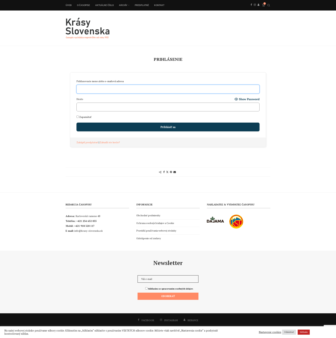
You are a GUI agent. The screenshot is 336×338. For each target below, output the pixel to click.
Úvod (69, 5)
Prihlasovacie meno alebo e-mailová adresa (100, 81)
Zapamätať (85, 117)
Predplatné (142, 5)
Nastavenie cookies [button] (270, 332)
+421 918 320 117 (84, 225)
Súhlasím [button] (304, 332)
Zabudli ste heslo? (110, 142)
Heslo (79, 99)
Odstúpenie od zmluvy (148, 238)
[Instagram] (255, 9)
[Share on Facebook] (164, 172)
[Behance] (258, 9)
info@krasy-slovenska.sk (88, 230)
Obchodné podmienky (148, 215)
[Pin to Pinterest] (171, 172)
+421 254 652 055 (86, 221)
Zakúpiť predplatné (87, 142)
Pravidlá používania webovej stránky (156, 230)
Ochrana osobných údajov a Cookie (155, 223)
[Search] (268, 5)
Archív (123, 5)
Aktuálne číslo (104, 5)
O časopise (83, 5)
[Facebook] (251, 9)
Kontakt (159, 5)
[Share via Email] (174, 172)
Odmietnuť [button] (289, 332)
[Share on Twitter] (167, 172)
